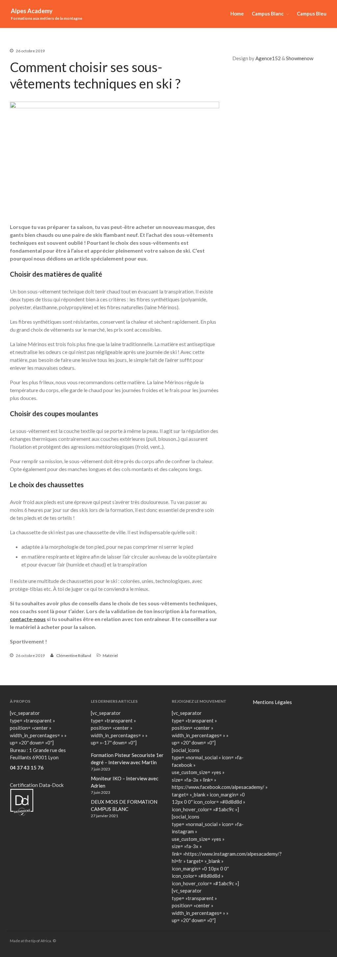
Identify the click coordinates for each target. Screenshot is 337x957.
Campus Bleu (311, 13)
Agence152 (268, 58)
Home (237, 13)
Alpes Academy (32, 10)
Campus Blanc (268, 13)
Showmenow (299, 58)
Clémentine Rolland (73, 655)
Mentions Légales (272, 702)
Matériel (110, 655)
